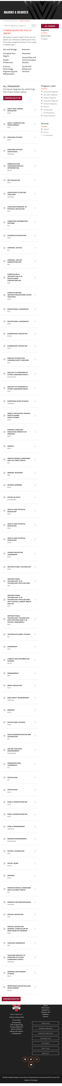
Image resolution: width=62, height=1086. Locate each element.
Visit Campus (45, 1043)
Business (26, 49)
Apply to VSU (45, 1048)
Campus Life (45, 1012)
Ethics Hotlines (16, 1029)
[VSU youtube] (31, 1065)
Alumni (45, 1016)
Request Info (45, 1023)
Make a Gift (45, 1053)
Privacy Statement (16, 1027)
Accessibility (16, 1022)
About (45, 1006)
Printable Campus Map (45, 1028)
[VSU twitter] (31, 1059)
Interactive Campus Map (45, 1033)
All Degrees (50, 26)
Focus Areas (46, 36)
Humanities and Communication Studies (29, 60)
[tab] (20, 110)
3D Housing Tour (45, 1038)
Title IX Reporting (16, 1025)
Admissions (45, 1008)
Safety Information (16, 1031)
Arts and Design (10, 49)
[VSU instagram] (37, 1059)
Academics (45, 1010)
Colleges (44, 39)
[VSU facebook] (25, 1059)
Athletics (45, 1014)
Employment (16, 1033)
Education (26, 53)
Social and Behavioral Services (26, 69)
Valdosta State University (10, 21)
